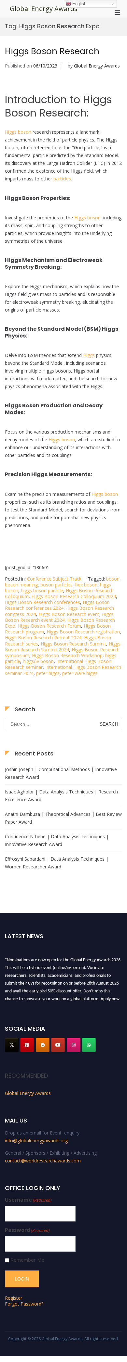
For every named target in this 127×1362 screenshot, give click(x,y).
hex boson (86, 585)
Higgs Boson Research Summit (73, 644)
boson (113, 579)
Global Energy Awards (44, 8)
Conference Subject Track (54, 579)
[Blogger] (42, 1045)
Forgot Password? (24, 1304)
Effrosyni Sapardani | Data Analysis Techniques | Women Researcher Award (56, 863)
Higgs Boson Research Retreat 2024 (43, 637)
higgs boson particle (42, 590)
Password (27, 1230)
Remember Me (27, 1260)
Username (28, 1199)
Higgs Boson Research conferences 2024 (57, 605)
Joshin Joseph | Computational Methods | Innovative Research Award (61, 773)
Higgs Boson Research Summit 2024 (62, 647)
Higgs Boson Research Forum (49, 626)
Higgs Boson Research (52, 51)
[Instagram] (73, 1045)
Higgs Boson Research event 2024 (59, 617)
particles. (62, 179)
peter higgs (48, 673)
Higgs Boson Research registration (83, 632)
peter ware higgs (79, 673)
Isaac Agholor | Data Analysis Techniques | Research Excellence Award (61, 796)
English (78, 3)
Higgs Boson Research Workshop (67, 655)
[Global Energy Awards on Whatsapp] (89, 1045)
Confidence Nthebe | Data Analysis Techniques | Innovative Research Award (57, 840)
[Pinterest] (27, 1045)
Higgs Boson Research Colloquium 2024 (73, 596)
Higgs (89, 355)
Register (13, 1298)
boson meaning (21, 585)
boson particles (56, 585)
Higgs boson (18, 132)
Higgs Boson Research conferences (42, 602)
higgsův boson (38, 661)
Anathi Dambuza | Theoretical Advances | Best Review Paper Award (63, 818)
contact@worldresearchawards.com (43, 1161)
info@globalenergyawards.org (36, 1140)
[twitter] (12, 1045)
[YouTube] (58, 1045)
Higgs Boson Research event (68, 614)
